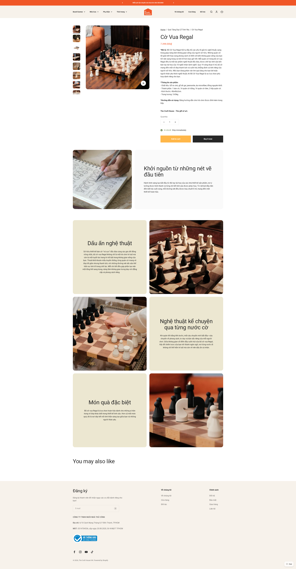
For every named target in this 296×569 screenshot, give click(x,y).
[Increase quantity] (175, 122)
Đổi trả (212, 496)
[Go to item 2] (76, 39)
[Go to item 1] (76, 29)
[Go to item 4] (76, 57)
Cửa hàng (192, 12)
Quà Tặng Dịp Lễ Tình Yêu (178, 30)
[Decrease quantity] (164, 122)
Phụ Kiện (106, 12)
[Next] (173, 3)
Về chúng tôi (179, 12)
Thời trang (121, 12)
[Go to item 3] (76, 48)
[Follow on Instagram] (80, 551)
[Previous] (122, 3)
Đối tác (202, 12)
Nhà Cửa (93, 12)
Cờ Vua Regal (197, 30)
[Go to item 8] (76, 94)
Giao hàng (213, 504)
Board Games (78, 12)
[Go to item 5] (76, 67)
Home (162, 30)
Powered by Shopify (101, 560)
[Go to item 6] (76, 76)
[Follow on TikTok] (92, 551)
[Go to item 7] (76, 85)
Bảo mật (212, 500)
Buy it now (208, 139)
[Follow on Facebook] (74, 551)
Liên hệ (212, 509)
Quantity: (164, 117)
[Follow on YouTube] (86, 551)
